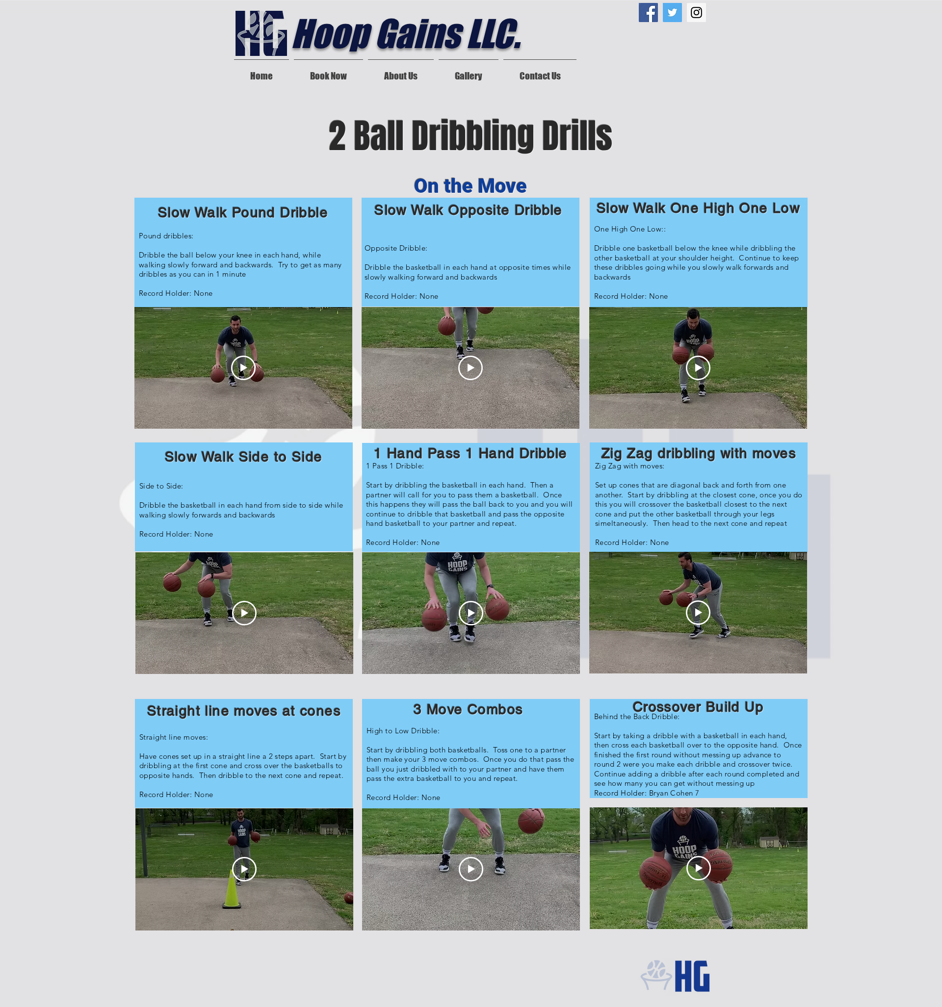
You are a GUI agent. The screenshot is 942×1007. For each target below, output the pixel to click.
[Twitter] (672, 12)
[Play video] (243, 368)
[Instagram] (696, 12)
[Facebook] (648, 12)
